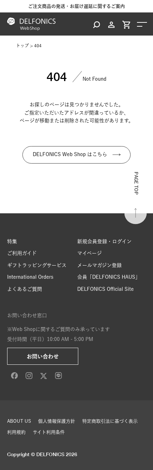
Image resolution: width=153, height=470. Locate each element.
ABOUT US (19, 421)
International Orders (30, 276)
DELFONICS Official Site (105, 289)
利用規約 (16, 432)
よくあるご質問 (24, 289)
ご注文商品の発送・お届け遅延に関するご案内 (76, 6)
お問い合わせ (43, 356)
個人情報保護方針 (56, 421)
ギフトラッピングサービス (37, 265)
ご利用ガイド (22, 253)
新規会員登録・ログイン (104, 241)
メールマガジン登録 (99, 265)
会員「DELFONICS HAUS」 (108, 276)
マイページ (89, 253)
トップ (22, 45)
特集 (12, 241)
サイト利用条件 (49, 432)
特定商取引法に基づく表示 (110, 421)
